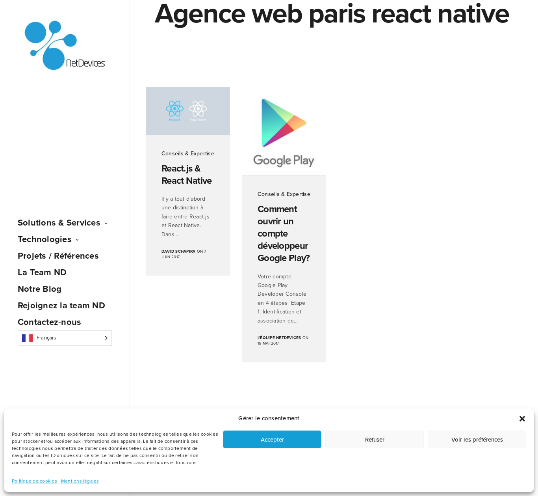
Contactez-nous (49, 322)
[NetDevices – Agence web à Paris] (65, 46)
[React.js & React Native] (188, 111)
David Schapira (178, 251)
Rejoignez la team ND (61, 305)
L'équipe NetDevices (279, 338)
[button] (522, 419)
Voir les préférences (477, 439)
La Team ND (42, 272)
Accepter (272, 439)
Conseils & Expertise (187, 153)
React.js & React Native (186, 174)
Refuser (374, 439)
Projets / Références (58, 256)
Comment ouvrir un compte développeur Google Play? (284, 233)
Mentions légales (80, 481)
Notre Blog (39, 289)
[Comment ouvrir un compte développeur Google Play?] (284, 131)
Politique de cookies (34, 481)
